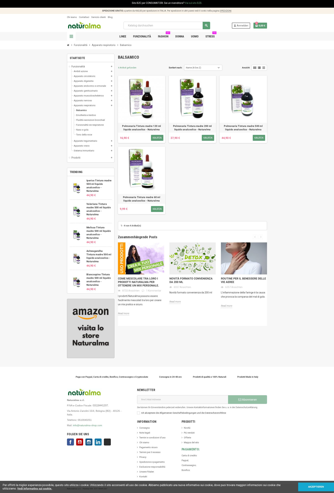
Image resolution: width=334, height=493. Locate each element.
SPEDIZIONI (225, 10)
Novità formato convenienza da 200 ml (191, 280)
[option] (141, 278)
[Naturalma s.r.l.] (84, 25)
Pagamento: (191, 449)
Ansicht (246, 67)
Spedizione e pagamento (152, 462)
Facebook (70, 442)
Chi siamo (72, 17)
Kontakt (143, 476)
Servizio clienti (98, 17)
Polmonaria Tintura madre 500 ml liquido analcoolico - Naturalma (243, 128)
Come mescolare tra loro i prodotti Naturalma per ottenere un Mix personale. (138, 282)
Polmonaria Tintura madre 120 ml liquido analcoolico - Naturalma (141, 128)
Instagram (88, 442)
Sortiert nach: (175, 67)
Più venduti (189, 432)
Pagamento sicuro (148, 447)
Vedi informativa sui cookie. (34, 488)
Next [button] (261, 237)
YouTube (79, 442)
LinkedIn (98, 442)
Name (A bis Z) (193, 67)
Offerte (187, 437)
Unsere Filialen (146, 471)
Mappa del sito (191, 442)
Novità (187, 428)
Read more (123, 313)
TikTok (107, 442)
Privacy (142, 457)
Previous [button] (255, 237)
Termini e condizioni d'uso (152, 437)
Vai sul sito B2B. (193, 3)
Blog (110, 17)
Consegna (144, 428)
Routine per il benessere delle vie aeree (243, 280)
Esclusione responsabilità (152, 467)
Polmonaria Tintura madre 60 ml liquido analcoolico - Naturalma (141, 199)
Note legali (144, 432)
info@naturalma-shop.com (87, 425)
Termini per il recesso (150, 452)
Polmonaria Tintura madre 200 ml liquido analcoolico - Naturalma (192, 128)
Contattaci (84, 17)
